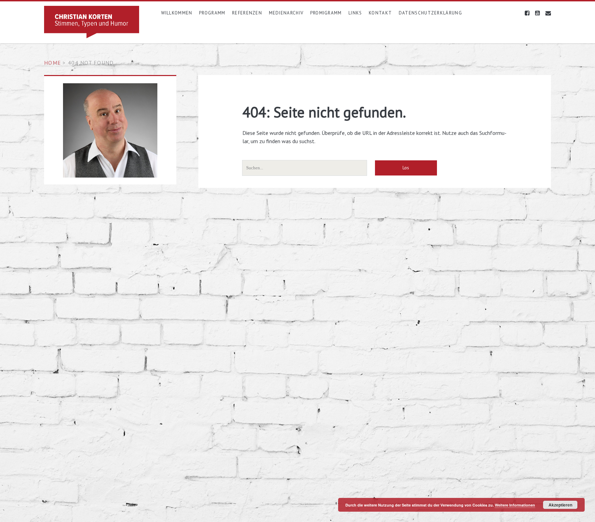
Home (52, 62)
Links (355, 13)
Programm (212, 13)
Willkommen (176, 13)
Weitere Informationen (515, 505)
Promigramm (326, 13)
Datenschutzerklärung (430, 13)
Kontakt (380, 13)
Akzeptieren (560, 505)
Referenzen (247, 13)
